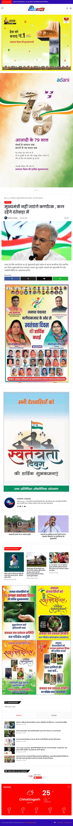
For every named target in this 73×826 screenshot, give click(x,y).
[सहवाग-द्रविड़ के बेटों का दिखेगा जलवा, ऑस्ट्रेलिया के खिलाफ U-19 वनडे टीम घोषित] (9, 725)
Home (8, 198)
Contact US (67, 822)
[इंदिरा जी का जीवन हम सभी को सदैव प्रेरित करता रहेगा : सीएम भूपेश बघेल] (14, 562)
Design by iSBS (31, 822)
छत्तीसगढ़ (13, 198)
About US (60, 822)
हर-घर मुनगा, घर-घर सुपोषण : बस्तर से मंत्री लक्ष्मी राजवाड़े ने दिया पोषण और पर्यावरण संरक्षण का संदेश (59, 567)
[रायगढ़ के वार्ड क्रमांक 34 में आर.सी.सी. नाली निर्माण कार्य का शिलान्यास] (9, 742)
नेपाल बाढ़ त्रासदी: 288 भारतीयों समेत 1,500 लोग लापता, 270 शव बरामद (38, 731)
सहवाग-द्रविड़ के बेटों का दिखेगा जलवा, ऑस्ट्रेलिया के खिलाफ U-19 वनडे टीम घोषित (41, 722)
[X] (22, 506)
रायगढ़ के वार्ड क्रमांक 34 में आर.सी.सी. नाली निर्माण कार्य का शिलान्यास (38, 739)
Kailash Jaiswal (12, 218)
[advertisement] (36, 333)
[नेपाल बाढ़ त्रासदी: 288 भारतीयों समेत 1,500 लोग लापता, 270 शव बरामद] (9, 733)
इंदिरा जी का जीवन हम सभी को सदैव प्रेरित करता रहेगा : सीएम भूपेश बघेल (13, 575)
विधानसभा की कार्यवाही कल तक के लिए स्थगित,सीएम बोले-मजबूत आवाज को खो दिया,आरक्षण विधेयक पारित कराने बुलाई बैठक (36, 572)
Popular (54, 715)
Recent (18, 715)
